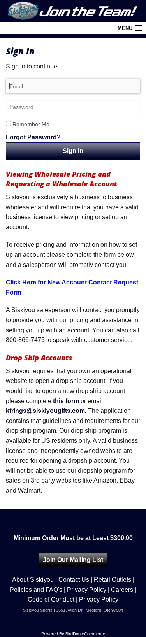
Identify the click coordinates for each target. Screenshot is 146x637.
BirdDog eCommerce (85, 634)
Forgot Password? (33, 137)
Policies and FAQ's (36, 589)
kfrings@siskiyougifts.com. (46, 410)
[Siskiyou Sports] (73, 11)
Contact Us (73, 579)
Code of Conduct (51, 599)
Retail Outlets (112, 579)
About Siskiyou (33, 579)
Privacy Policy (86, 589)
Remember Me (30, 124)
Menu (125, 28)
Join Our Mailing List (73, 559)
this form (66, 401)
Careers (122, 589)
